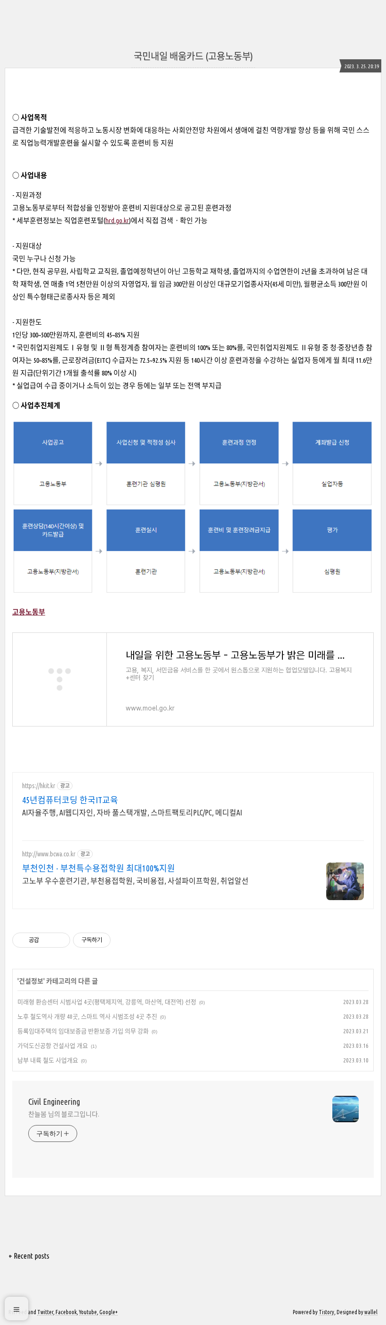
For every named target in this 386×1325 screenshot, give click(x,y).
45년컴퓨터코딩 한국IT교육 (70, 800)
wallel (371, 1312)
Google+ (108, 1312)
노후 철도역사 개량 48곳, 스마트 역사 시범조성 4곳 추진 (87, 1016)
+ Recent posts (28, 1256)
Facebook (66, 1312)
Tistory (326, 1312)
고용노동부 (28, 612)
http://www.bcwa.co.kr (48, 854)
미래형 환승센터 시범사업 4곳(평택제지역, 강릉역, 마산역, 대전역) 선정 (106, 1001)
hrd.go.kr (117, 220)
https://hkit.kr (38, 786)
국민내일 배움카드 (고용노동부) (193, 56)
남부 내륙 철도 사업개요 (47, 1060)
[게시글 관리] (59, 940)
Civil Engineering (54, 1101)
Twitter (45, 1312)
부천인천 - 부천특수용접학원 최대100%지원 (98, 868)
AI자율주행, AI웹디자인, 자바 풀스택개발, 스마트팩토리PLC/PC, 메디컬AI (132, 812)
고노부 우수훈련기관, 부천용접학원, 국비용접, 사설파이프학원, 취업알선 (135, 881)
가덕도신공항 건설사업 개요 (52, 1045)
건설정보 (31, 981)
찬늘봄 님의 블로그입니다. (63, 1114)
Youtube (88, 1312)
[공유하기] (48, 940)
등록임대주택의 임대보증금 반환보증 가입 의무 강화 (83, 1031)
